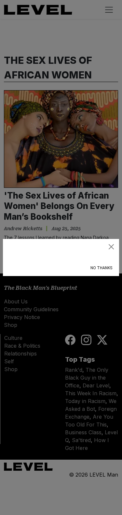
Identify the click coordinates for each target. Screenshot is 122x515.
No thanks (101, 268)
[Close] (111, 247)
